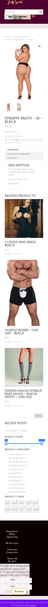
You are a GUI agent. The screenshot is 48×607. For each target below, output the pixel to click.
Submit (19, 591)
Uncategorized (17, 492)
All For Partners (18, 462)
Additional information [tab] (18, 154)
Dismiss (32, 605)
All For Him (16, 458)
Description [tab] (13, 150)
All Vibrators (17, 466)
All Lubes (15, 477)
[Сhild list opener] (25, 454)
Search (39, 416)
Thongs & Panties (13, 143)
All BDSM (15, 481)
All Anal (14, 473)
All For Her (16, 454)
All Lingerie (37, 140)
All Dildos (15, 469)
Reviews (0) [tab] (12, 158)
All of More (16, 488)
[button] (39, 46)
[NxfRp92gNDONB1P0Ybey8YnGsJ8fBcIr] (41, 38)
